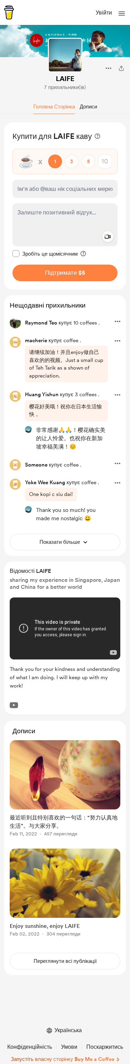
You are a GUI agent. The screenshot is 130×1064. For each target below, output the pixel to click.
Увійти (104, 12)
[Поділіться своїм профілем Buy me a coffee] (121, 68)
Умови (69, 1047)
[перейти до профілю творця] (65, 55)
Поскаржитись (104, 1047)
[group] (65, 792)
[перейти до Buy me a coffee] (9, 12)
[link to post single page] (65, 789)
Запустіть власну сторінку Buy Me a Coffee (62, 1059)
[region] (65, 206)
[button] (122, 13)
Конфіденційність (29, 1047)
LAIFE (65, 78)
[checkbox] (45, 253)
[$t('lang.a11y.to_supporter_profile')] (28, 429)
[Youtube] (14, 705)
